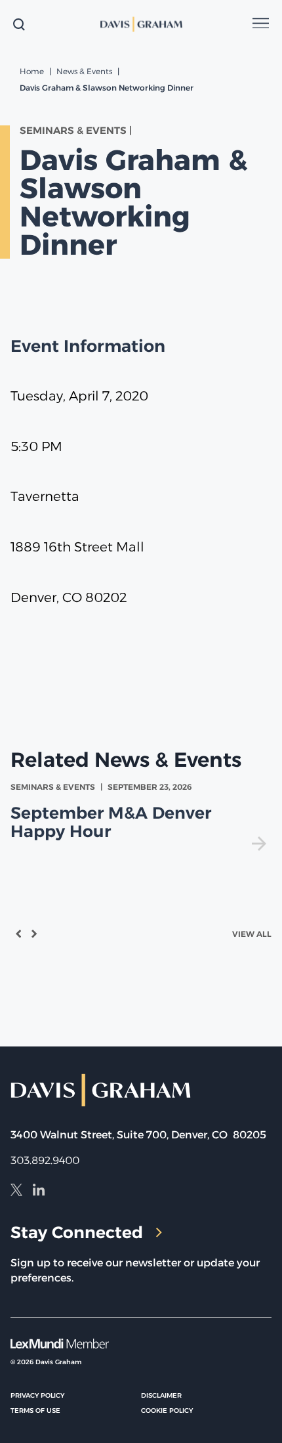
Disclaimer (161, 1395)
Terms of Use (35, 1410)
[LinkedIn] (39, 1191)
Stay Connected (76, 1232)
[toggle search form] (19, 24)
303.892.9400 (44, 1160)
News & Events (84, 71)
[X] (16, 1191)
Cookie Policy (167, 1410)
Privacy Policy (37, 1395)
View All (252, 934)
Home (32, 71)
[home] (141, 24)
